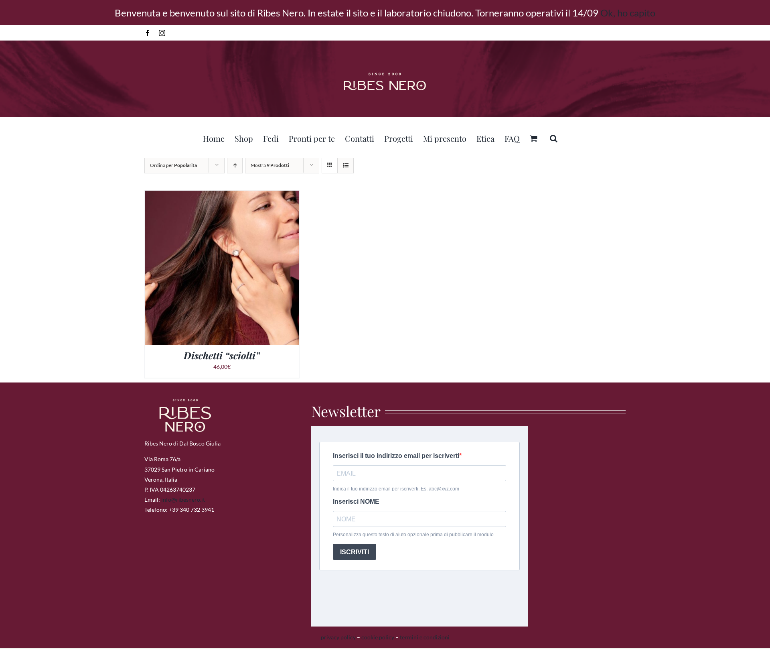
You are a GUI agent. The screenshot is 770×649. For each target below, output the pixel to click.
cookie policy (377, 637)
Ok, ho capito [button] (627, 12)
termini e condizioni (425, 637)
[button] (553, 137)
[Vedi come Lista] (345, 165)
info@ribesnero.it (183, 499)
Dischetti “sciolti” (222, 355)
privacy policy (338, 637)
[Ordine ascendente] (235, 165)
